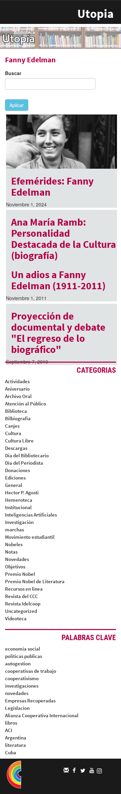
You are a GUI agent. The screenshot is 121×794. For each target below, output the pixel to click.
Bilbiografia (18, 418)
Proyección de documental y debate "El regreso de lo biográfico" (58, 332)
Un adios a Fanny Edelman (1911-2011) (58, 280)
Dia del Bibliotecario (27, 455)
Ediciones (15, 477)
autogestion (18, 663)
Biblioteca (16, 411)
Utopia (95, 13)
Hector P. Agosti (22, 492)
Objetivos (15, 566)
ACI (8, 730)
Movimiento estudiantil (29, 537)
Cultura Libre (19, 440)
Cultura (13, 433)
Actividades (17, 381)
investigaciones (21, 686)
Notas (11, 552)
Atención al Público (25, 403)
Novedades (17, 559)
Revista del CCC (21, 596)
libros (11, 723)
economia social (22, 649)
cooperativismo (22, 678)
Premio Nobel (20, 574)
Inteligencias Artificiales (31, 514)
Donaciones (17, 470)
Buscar (13, 73)
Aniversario (17, 389)
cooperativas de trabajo (30, 671)
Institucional (18, 507)
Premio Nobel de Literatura (35, 581)
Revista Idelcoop (22, 603)
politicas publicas (23, 656)
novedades (16, 693)
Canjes (12, 426)
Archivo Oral (18, 396)
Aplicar (16, 105)
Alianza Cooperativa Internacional (41, 715)
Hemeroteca (18, 500)
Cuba (10, 752)
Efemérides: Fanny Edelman (52, 186)
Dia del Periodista (24, 463)
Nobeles (14, 544)
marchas (14, 529)
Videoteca (16, 618)
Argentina (15, 737)
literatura (15, 745)
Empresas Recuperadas (30, 700)
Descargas (16, 448)
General (13, 485)
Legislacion (17, 708)
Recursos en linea (24, 589)
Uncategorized (21, 611)
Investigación (19, 522)
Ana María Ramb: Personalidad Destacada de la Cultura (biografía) (63, 239)
